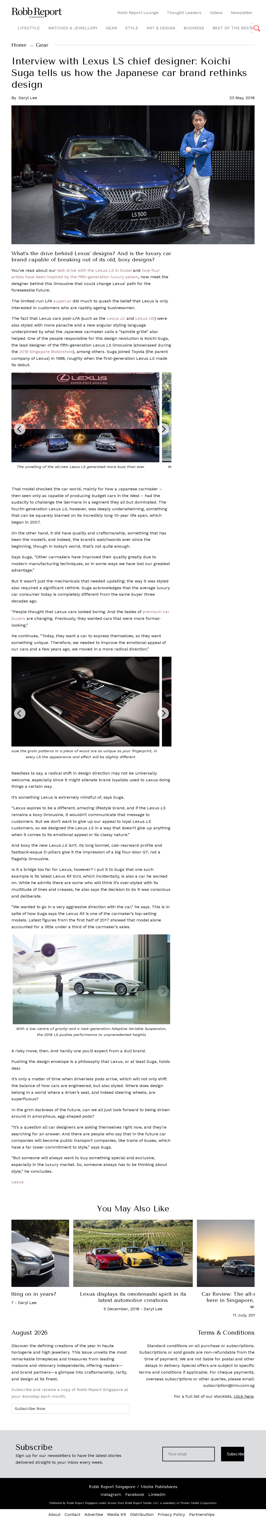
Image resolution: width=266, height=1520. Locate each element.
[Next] (163, 429)
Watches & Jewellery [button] (73, 27)
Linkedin (156, 1494)
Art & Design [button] (161, 27)
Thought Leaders (184, 12)
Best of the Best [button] (232, 27)
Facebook (134, 1494)
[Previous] (19, 429)
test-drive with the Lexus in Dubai (94, 270)
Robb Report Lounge (137, 12)
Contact (72, 1514)
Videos (216, 12)
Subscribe (235, 1454)
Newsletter (241, 12)
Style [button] (131, 27)
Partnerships (202, 1514)
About (54, 1514)
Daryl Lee (27, 97)
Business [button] (194, 27)
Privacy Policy (171, 1514)
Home (18, 45)
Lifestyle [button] (29, 27)
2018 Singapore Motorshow (46, 351)
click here (244, 1396)
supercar (62, 300)
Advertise (93, 1514)
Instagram (111, 1494)
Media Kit (116, 1514)
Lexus (116, 318)
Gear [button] (111, 27)
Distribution (142, 1514)
